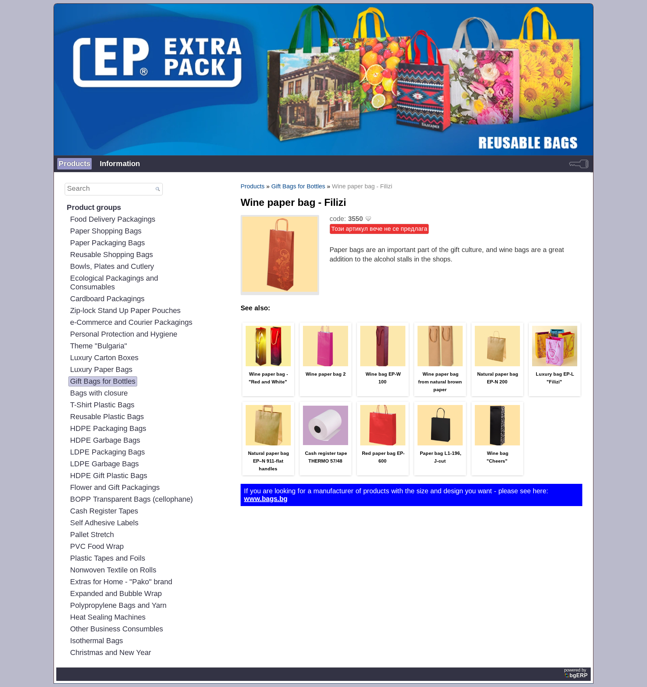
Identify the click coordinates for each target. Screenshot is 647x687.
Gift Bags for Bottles (102, 381)
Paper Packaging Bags (107, 243)
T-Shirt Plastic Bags (102, 405)
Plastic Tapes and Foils (107, 558)
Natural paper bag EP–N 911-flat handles (268, 460)
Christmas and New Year (110, 652)
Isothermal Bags (96, 640)
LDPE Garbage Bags (104, 464)
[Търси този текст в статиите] (157, 189)
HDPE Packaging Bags (108, 428)
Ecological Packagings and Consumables (114, 282)
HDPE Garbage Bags (105, 440)
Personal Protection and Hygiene (123, 334)
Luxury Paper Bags (101, 369)
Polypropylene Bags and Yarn (118, 605)
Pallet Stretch (92, 534)
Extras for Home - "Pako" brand (121, 581)
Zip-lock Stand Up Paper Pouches (125, 310)
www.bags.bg (265, 498)
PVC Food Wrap (97, 546)
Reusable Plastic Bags (107, 416)
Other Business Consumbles (116, 629)
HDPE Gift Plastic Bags (108, 475)
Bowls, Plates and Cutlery (112, 266)
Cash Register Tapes (104, 511)
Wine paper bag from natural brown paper (440, 381)
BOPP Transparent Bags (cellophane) (131, 499)
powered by (576, 672)
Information (120, 163)
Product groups (94, 207)
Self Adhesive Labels (104, 523)
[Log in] (579, 163)
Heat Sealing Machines (108, 617)
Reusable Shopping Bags (111, 254)
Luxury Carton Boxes (104, 357)
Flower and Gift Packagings (115, 487)
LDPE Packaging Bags (107, 452)
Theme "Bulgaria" (98, 346)
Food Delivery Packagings (112, 219)
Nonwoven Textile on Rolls (113, 570)
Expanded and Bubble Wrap (116, 593)
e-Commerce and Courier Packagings (131, 322)
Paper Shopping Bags (106, 231)
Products (74, 163)
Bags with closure (99, 393)
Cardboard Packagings (107, 298)
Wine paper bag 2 (326, 374)
